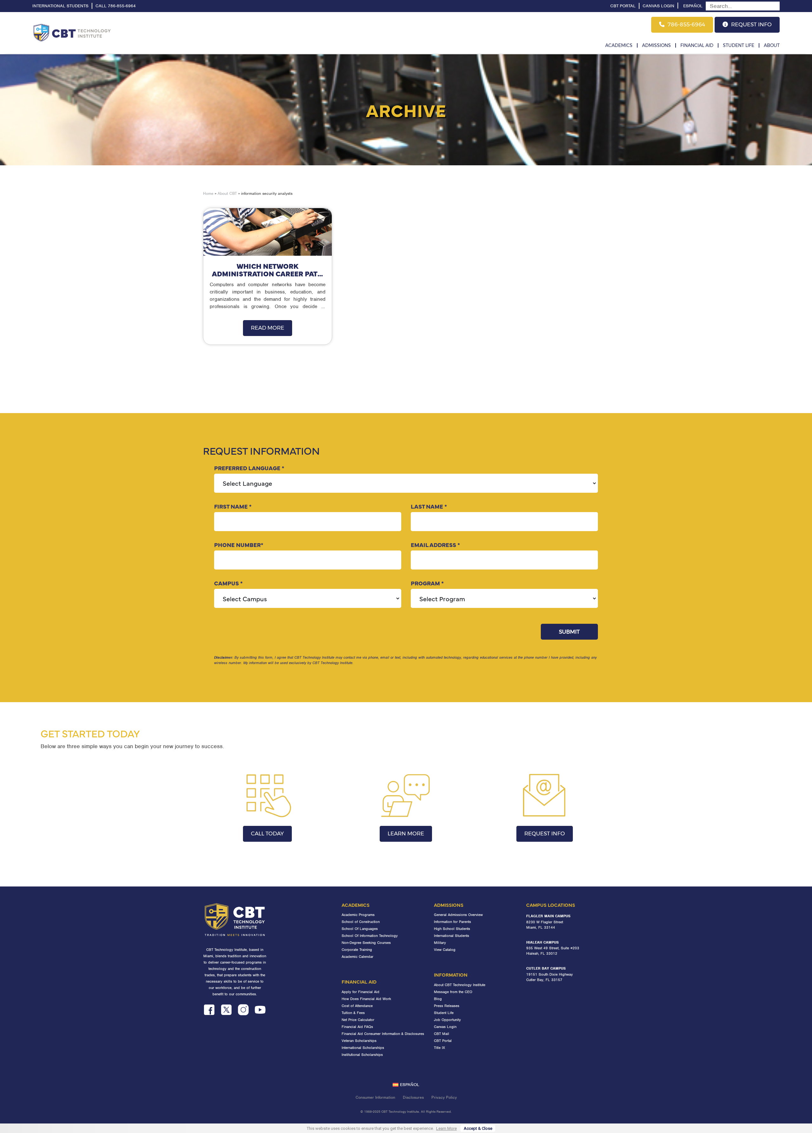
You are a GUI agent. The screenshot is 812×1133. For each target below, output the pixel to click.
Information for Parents (452, 922)
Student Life (738, 45)
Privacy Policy (444, 1097)
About (772, 45)
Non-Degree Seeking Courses (366, 943)
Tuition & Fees (353, 1013)
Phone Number (238, 545)
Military (440, 943)
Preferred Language (249, 468)
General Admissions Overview (458, 915)
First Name (233, 506)
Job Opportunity (447, 1020)
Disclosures (413, 1097)
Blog (438, 999)
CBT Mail (441, 1034)
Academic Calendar (357, 956)
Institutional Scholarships (362, 1055)
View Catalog (444, 950)
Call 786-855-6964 (115, 6)
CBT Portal (623, 6)
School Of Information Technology (370, 936)
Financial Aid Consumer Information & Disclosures (383, 1034)
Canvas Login (658, 6)
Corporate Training (357, 950)
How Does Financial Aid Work (366, 999)
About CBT (227, 193)
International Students (60, 6)
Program (427, 583)
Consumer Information (375, 1097)
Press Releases (446, 1006)
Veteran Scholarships (359, 1041)
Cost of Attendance (357, 1006)
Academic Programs (358, 915)
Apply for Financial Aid (360, 992)
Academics (618, 45)
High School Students (452, 929)
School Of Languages (360, 929)
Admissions (656, 45)
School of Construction (361, 922)
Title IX (439, 1048)
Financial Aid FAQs (357, 1027)
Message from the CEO (453, 992)
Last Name (429, 506)
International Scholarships (363, 1048)
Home (208, 193)
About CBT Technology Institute (459, 985)
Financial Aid (696, 45)
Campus (228, 583)
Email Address (435, 545)
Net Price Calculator (358, 1020)
